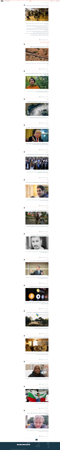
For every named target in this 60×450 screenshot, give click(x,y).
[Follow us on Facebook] (26, 444)
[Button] (47, 39)
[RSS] (27, 444)
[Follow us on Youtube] (22, 444)
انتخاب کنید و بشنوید (38, 445)
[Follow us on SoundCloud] (20, 444)
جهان (48, 446)
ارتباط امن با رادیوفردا (38, 446)
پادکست (48, 447)
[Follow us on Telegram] (25, 444)
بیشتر (36, 439)
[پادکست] (4, 1)
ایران (48, 445)
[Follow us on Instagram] (19, 444)
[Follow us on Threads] (17, 444)
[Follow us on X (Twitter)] (23, 444)
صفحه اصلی (48, 444)
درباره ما (39, 444)
